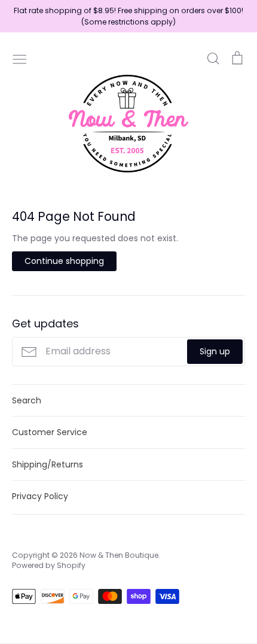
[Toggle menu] (19, 58)
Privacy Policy (40, 496)
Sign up (215, 351)
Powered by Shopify (48, 565)
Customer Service (49, 432)
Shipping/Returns (47, 464)
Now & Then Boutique (118, 555)
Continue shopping (64, 261)
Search (26, 400)
